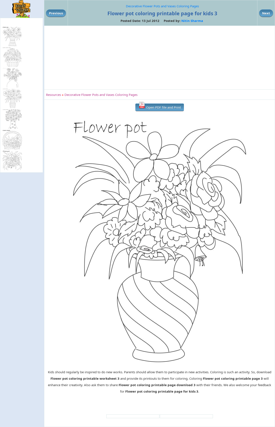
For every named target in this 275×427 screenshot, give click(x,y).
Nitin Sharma (192, 20)
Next (266, 13)
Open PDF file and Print (163, 107)
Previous (56, 13)
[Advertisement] (159, 58)
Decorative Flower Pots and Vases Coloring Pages (162, 6)
